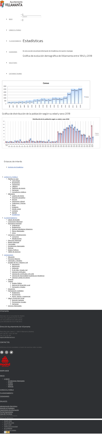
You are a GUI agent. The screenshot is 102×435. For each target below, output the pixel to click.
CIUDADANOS (13, 52)
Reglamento (16, 293)
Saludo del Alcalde (14, 220)
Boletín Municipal (13, 242)
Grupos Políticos (13, 250)
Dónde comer (16, 209)
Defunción (15, 268)
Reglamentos (16, 227)
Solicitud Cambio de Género (21, 278)
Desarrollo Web (9, 423)
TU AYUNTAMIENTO (15, 41)
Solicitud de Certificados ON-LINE (23, 274)
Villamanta (11, 194)
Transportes (16, 184)
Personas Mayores (14, 259)
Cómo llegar (16, 181)
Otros (14, 233)
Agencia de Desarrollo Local (21, 285)
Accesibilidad (8, 428)
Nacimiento (16, 264)
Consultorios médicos (19, 192)
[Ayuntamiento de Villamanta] (11, 7)
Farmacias (15, 190)
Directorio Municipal (14, 240)
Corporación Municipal (15, 222)
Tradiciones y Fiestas (19, 203)
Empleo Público (17, 283)
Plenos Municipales (18, 231)
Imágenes (15, 207)
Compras (15, 211)
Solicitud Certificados (19, 272)
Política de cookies (10, 430)
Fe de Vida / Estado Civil (19, 270)
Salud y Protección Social (16, 298)
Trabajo (10, 281)
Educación (11, 257)
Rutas (14, 205)
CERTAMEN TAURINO (15, 73)
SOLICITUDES (13, 63)
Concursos (15, 237)
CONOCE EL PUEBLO (15, 30)
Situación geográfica (18, 198)
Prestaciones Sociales (19, 302)
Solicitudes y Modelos (15, 261)
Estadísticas (16, 215)
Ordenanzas (16, 225)
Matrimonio (16, 266)
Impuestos (11, 289)
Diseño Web (8, 421)
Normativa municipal (14, 223)
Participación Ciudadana (16, 291)
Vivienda (10, 279)
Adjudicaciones (17, 238)
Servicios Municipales (15, 306)
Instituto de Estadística (15, 167)
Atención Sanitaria (18, 300)
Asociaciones (16, 294)
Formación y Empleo (18, 287)
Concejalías (11, 244)
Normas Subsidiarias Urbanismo (22, 229)
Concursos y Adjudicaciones (17, 235)
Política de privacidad (11, 426)
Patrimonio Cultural (18, 201)
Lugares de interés (18, 196)
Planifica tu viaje (13, 179)
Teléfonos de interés (18, 188)
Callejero (15, 186)
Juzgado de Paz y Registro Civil (18, 262)
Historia (14, 199)
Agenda (14, 213)
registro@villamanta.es (7, 337)
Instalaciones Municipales (16, 246)
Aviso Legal (7, 425)
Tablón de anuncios (14, 252)
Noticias (10, 248)
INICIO (10, 19)
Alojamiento (16, 183)
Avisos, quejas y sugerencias (21, 296)
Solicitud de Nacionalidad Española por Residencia (28, 276)
